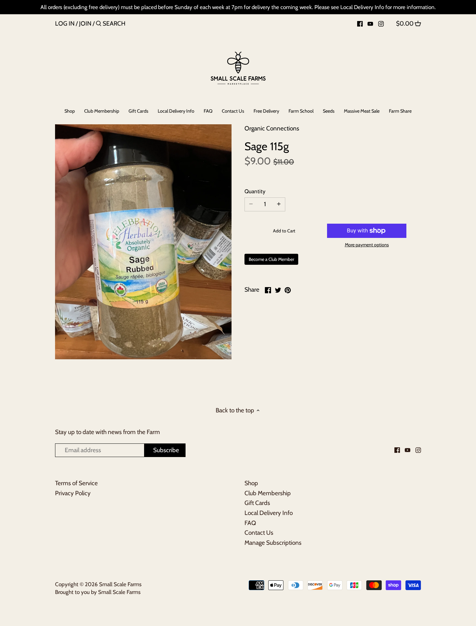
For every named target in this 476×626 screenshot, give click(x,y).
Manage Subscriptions (272, 542)
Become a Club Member (271, 259)
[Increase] (279, 204)
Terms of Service (76, 483)
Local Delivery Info (268, 513)
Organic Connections (271, 128)
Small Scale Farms (120, 584)
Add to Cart (284, 231)
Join (85, 23)
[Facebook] (360, 23)
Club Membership (267, 493)
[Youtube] (370, 23)
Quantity (255, 191)
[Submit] (98, 24)
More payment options (367, 244)
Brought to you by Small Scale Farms (98, 591)
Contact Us (258, 532)
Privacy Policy (73, 493)
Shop (251, 483)
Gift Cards (257, 503)
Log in (64, 23)
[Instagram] (381, 23)
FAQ (250, 523)
